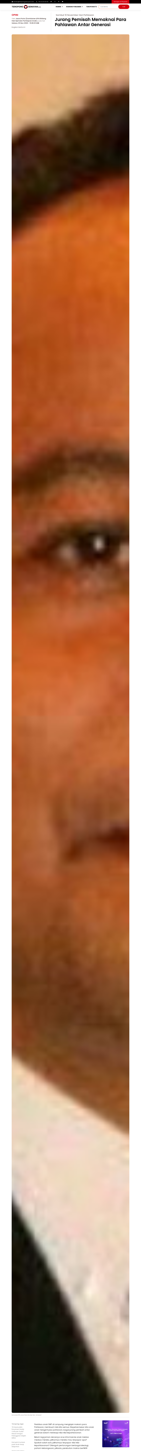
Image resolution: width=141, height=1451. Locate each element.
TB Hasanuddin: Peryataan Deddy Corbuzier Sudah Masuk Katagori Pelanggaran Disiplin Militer (19, 1432)
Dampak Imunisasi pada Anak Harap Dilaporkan (18, 1444)
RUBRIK (58, 7)
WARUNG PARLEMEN (73, 7)
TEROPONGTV (91, 7)
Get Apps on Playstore (120, 2)
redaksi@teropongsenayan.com (23, 2)
